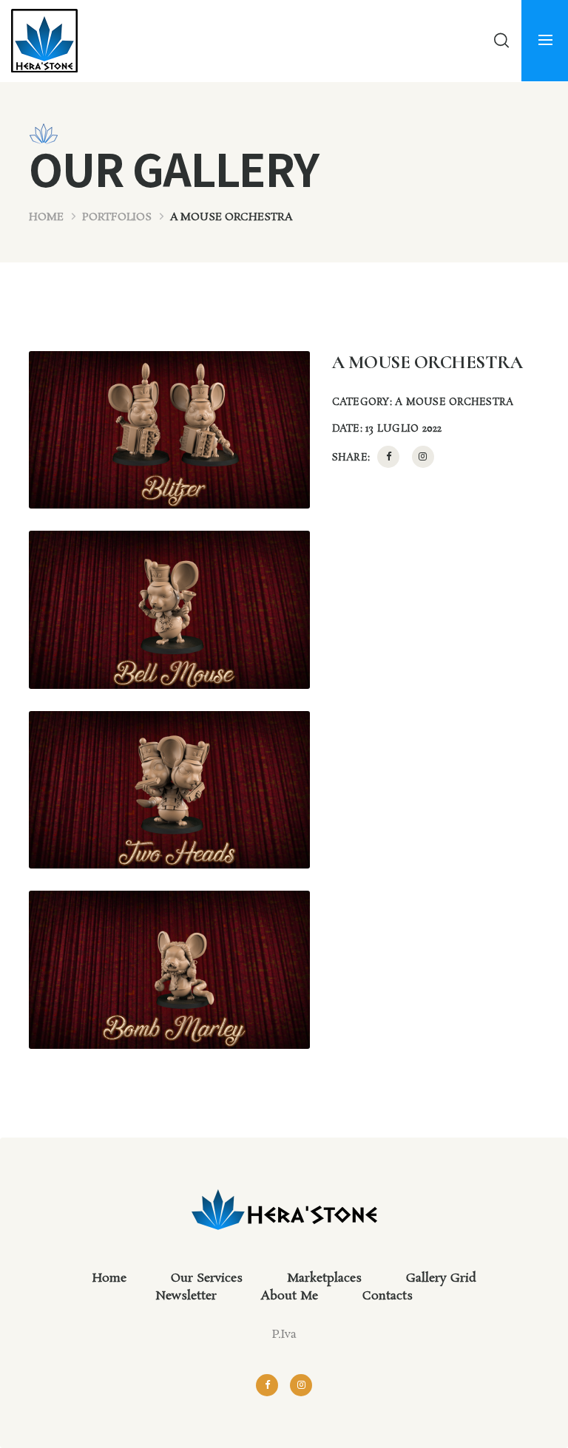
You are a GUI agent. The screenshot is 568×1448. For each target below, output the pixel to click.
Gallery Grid (441, 1278)
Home (46, 217)
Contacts (387, 1296)
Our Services (207, 1278)
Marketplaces (324, 1278)
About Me (289, 1296)
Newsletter (186, 1296)
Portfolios (117, 217)
